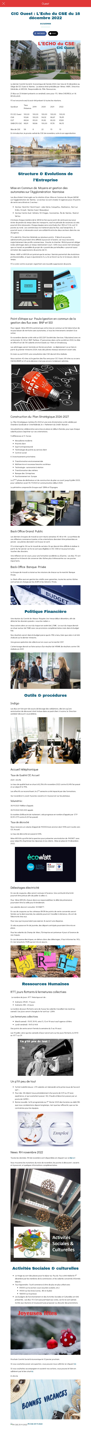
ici (75, 1364)
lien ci (72, 1158)
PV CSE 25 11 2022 (35, 1424)
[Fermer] (3, 3)
